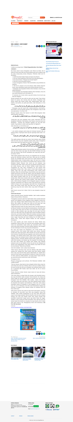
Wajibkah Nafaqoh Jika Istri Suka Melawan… (52, 69)
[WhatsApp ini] (44, 46)
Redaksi (20, 415)
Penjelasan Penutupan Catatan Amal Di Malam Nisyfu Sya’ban (27, 359)
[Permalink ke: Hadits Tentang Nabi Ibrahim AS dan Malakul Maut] (16, 352)
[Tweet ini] (39, 46)
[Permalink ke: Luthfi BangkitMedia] (12, 46)
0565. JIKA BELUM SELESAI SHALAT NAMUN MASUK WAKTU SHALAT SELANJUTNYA (18, 339)
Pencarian (43, 17)
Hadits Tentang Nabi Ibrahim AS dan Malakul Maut (16, 359)
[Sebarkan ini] (37, 46)
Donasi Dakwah (30, 415)
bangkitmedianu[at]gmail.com (35, 408)
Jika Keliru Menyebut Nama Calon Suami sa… (53, 66)
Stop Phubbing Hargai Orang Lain (52, 61)
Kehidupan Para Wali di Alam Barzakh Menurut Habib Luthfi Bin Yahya (40, 359)
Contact (12, 415)
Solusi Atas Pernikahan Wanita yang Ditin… (52, 71)
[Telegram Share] (42, 46)
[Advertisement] (36, 7)
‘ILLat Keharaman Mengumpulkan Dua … (53, 63)
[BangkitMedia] (17, 17)
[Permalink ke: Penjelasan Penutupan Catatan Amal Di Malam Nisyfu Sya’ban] (28, 352)
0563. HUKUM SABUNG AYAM (39, 337)
